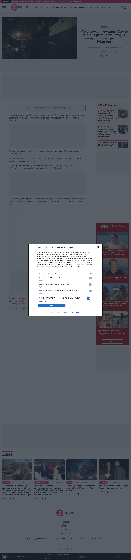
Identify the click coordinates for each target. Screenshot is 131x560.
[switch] (89, 278)
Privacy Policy (76, 312)
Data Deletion (55, 312)
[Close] (99, 247)
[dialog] (65, 280)
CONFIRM (51, 305)
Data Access (65, 312)
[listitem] (65, 274)
